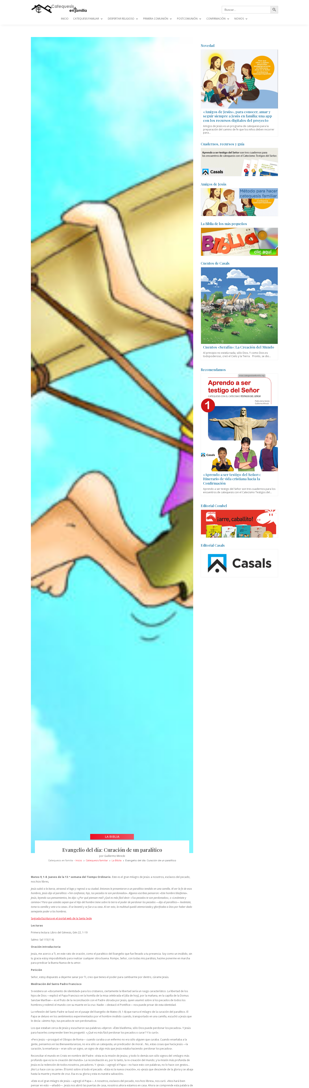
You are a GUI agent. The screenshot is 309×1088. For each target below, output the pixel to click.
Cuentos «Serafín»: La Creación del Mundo (238, 347)
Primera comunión (155, 18)
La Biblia (112, 836)
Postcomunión (187, 18)
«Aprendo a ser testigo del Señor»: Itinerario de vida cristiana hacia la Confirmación (232, 478)
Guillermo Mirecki (114, 856)
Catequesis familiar (86, 18)
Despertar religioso (121, 18)
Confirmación (216, 18)
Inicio (65, 18)
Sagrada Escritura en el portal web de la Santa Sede (61, 918)
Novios (239, 18)
